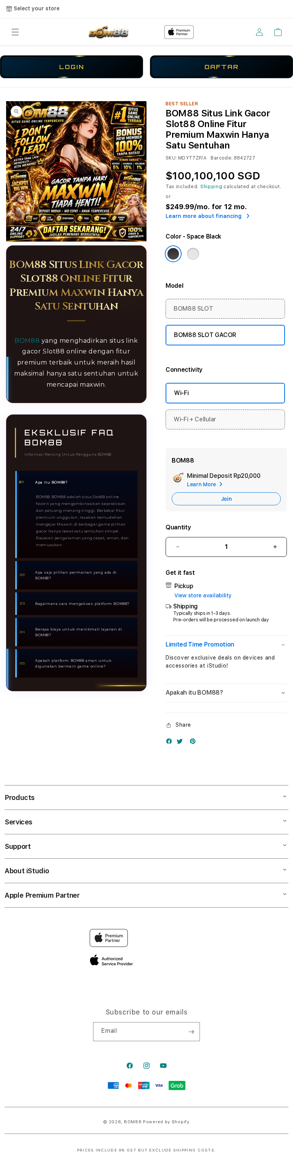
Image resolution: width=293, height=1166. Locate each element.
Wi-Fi (181, 393)
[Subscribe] (191, 1031)
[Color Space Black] (173, 253)
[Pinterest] (194, 742)
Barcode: (221, 158)
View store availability (203, 595)
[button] (15, 32)
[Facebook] (171, 742)
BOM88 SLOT (193, 308)
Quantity (178, 527)
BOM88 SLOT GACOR (205, 335)
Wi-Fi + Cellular (195, 419)
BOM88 (27, 340)
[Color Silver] (193, 254)
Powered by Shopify (166, 1121)
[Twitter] (181, 742)
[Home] (107, 32)
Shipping (211, 186)
